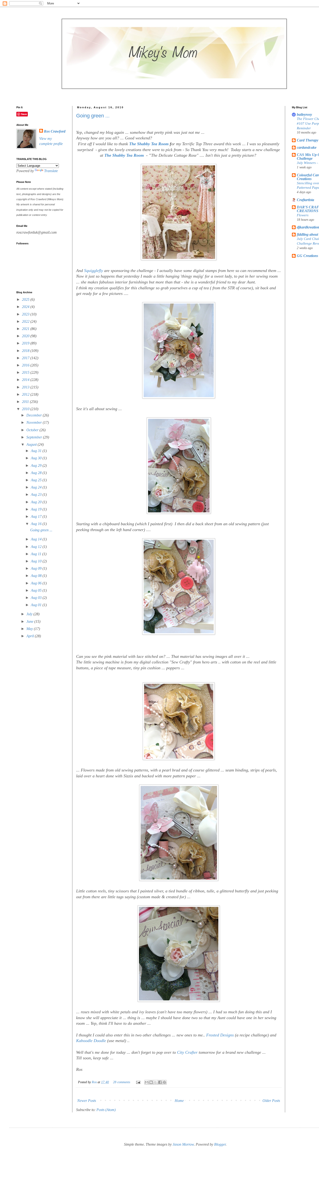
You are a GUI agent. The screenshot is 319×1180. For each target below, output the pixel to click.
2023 (26, 314)
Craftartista (305, 200)
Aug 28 (37, 473)
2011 (26, 402)
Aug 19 (37, 509)
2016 (26, 365)
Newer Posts (86, 1101)
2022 (26, 321)
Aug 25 (37, 480)
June (30, 621)
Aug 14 (37, 539)
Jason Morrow (183, 1144)
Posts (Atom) (106, 1110)
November (34, 422)
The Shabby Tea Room (124, 155)
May (30, 629)
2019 (26, 343)
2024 (26, 307)
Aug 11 (36, 554)
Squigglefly (93, 270)
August (32, 444)
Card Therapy (307, 140)
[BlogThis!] (151, 1082)
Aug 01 (37, 605)
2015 (26, 372)
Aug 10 (37, 561)
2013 (26, 387)
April (30, 636)
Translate (51, 171)
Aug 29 (37, 465)
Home (179, 1101)
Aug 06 (37, 583)
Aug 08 (37, 576)
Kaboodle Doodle (91, 1040)
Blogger (220, 1144)
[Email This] (146, 1082)
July (29, 614)
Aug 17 (37, 516)
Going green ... (93, 116)
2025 (26, 299)
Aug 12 (37, 547)
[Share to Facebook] (160, 1082)
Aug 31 (37, 451)
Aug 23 (37, 494)
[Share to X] (155, 1082)
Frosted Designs (220, 1035)
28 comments (121, 1082)
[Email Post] (138, 1082)
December (34, 415)
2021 (26, 329)
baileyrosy (304, 114)
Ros (95, 1082)
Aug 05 (37, 590)
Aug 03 (37, 598)
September (34, 437)
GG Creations (307, 256)
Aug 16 (37, 524)
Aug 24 (37, 487)
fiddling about (307, 234)
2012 (26, 394)
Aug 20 (37, 502)
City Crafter (187, 1052)
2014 (26, 380)
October (32, 430)
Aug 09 (37, 568)
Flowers (302, 215)
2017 (26, 358)
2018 (26, 351)
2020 (26, 336)
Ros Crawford (54, 131)
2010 (26, 409)
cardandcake (306, 147)
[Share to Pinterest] (164, 1082)
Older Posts (271, 1101)
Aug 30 (37, 458)
